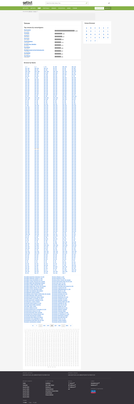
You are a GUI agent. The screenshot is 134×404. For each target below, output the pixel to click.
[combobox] (67, 3)
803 (67, 325)
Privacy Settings (49, 394)
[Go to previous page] (33, 325)
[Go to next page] (71, 325)
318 (44, 325)
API (69, 389)
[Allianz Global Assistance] (93, 391)
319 (48, 325)
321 (56, 325)
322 (59, 325)
